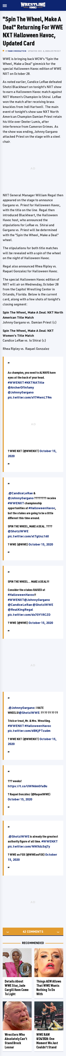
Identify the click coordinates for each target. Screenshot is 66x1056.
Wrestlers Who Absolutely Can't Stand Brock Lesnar (16, 1040)
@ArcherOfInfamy (21, 387)
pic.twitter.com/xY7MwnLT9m (30, 397)
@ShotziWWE (18, 531)
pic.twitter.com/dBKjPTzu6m (29, 731)
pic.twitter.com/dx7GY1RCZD (29, 615)
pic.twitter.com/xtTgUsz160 (28, 536)
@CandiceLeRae (21, 493)
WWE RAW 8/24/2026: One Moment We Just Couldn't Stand (47, 1040)
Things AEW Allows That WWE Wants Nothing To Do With (48, 987)
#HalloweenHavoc (42, 508)
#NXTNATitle (34, 382)
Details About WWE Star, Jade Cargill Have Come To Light (17, 987)
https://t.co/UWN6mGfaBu (27, 786)
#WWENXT (16, 382)
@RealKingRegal (20, 609)
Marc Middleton (17, 51)
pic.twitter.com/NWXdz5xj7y (29, 846)
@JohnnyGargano (21, 392)
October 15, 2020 (41, 544)
